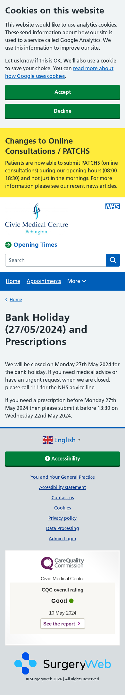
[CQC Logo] (62, 568)
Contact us (63, 498)
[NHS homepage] (51, 219)
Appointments (44, 281)
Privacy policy (62, 518)
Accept (62, 92)
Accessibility (65, 458)
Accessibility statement (62, 487)
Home (13, 281)
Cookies (62, 508)
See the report (59, 623)
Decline (62, 111)
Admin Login (62, 539)
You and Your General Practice (62, 477)
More (76, 283)
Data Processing (62, 528)
